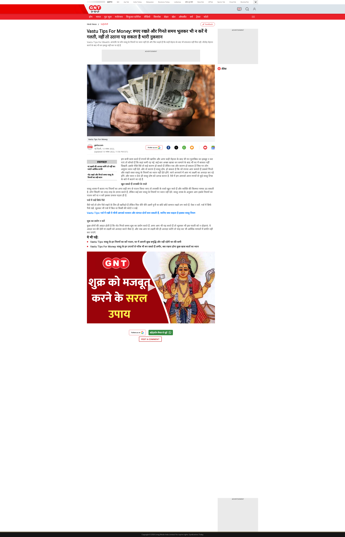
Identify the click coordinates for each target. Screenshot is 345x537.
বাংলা (118, 2)
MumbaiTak (245, 2)
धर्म (191, 16)
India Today (137, 2)
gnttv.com (98, 145)
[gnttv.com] (90, 147)
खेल (173, 16)
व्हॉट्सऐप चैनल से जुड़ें (158, 332)
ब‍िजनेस (157, 16)
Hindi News (92, 24)
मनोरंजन (119, 16)
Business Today (164, 2)
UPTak (210, 2)
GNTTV (109, 2)
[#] (176, 147)
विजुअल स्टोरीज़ (133, 16)
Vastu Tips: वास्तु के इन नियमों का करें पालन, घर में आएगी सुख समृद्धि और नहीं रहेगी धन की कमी (135, 241)
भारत (98, 16)
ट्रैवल (198, 16)
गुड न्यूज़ (108, 16)
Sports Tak (221, 2)
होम (90, 16)
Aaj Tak (126, 2)
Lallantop (177, 2)
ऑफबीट (183, 16)
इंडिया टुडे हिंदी (189, 2)
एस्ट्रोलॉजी (104, 24)
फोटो (206, 16)
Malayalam (150, 2)
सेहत (166, 16)
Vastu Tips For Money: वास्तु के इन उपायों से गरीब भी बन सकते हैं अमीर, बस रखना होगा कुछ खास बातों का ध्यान (144, 246)
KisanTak (233, 2)
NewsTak (200, 2)
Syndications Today (196, 534)
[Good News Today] (95, 11)
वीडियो (147, 16)
